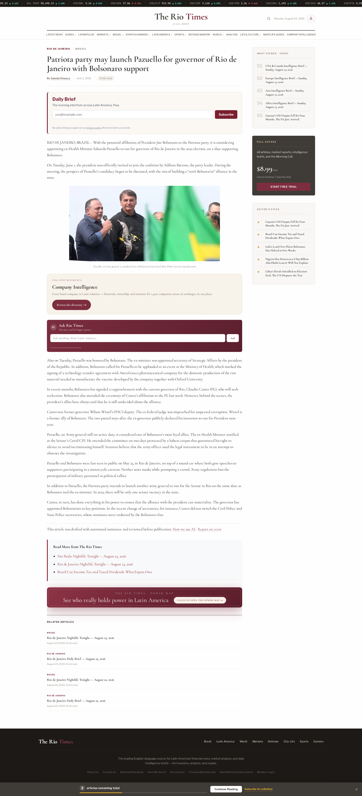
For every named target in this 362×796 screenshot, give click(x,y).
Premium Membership (202, 772)
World (217, 34)
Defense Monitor (199, 34)
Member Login (266, 772)
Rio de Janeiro (58, 48)
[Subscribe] (311, 19)
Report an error (210, 529)
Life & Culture (249, 34)
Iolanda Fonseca (60, 78)
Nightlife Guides (273, 34)
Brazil (117, 34)
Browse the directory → (71, 305)
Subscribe (226, 114)
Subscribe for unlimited (258, 789)
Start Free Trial (283, 186)
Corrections (177, 772)
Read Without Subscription (236, 772)
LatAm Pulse (86, 34)
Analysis (232, 34)
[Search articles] (269, 19)
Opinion (318, 741)
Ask (232, 338)
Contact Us (109, 772)
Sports (179, 34)
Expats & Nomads (137, 34)
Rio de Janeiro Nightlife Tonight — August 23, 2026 (95, 564)
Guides (69, 34)
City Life (289, 741)
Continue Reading (226, 789)
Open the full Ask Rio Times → (65, 346)
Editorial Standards (132, 772)
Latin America (161, 34)
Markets (102, 34)
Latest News (54, 34)
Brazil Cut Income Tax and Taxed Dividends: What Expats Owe (104, 572)
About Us (92, 772)
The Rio (181, 16)
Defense (273, 741)
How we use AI (184, 529)
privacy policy (94, 127)
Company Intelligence (301, 34)
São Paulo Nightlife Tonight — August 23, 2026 (91, 556)
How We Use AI (157, 772)
